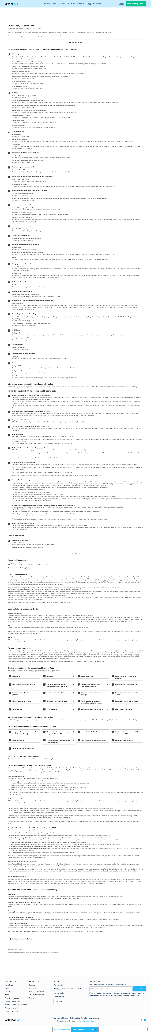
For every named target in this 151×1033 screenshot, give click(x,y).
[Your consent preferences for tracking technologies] (147, 1029)
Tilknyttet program (12, 998)
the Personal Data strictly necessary (39, 952)
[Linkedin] (141, 1020)
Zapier (31, 998)
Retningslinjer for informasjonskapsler (58, 759)
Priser (54, 4)
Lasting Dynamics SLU (85, 1021)
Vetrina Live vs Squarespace (16, 1005)
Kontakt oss (97, 4)
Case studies (58, 985)
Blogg (88, 4)
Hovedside (9, 985)
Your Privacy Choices (82, 1029)
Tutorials (32, 988)
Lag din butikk (59, 993)
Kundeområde (59, 996)
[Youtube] (145, 1020)
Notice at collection (62, 1029)
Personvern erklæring (60, 1018)
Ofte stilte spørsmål (36, 995)
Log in (121, 4)
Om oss (32, 985)
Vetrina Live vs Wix (12, 1011)
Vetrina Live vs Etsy (12, 1001)
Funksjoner (46, 4)
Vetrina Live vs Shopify (13, 1008)
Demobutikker (76, 4)
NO (60, 1001)
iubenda (10, 952)
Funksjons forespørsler (38, 991)
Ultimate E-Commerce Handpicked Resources (67, 989)
